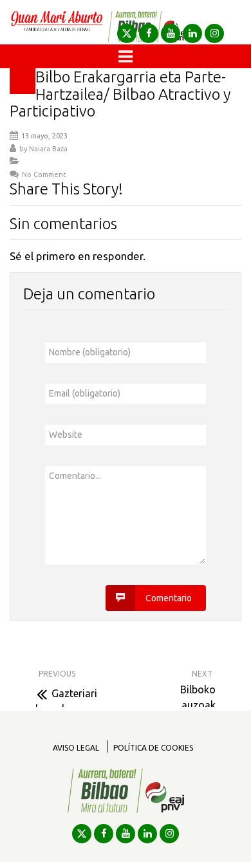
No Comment (44, 174)
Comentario (168, 598)
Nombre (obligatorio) (90, 352)
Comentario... (75, 476)
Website (65, 434)
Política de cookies (153, 748)
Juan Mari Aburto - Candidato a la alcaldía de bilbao (56, 27)
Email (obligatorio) (84, 393)
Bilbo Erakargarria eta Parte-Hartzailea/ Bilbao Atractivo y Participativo (120, 94)
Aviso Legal (76, 748)
